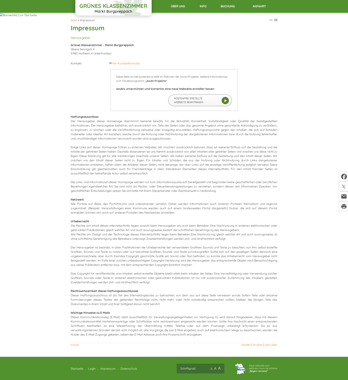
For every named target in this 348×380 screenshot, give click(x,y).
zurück (75, 344)
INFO (203, 6)
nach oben (271, 344)
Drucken (258, 344)
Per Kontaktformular (126, 63)
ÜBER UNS (178, 6)
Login (92, 368)
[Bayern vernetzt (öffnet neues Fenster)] (256, 373)
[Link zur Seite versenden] (270, 20)
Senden (246, 344)
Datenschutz (129, 368)
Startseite (77, 368)
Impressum (108, 368)
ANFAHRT (259, 6)
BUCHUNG (228, 6)
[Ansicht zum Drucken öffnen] (275, 20)
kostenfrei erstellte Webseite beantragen (188, 100)
